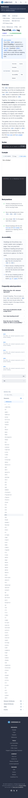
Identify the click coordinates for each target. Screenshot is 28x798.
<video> (7, 695)
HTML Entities (6, 18)
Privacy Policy (22, 785)
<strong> (7, 642)
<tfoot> (7, 670)
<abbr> (6, 412)
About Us (14, 756)
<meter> (7, 572)
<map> (6, 560)
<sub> (6, 647)
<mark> (6, 562)
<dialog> (7, 477)
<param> (7, 595)
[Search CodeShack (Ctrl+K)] (16, 2)
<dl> (6, 482)
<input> (7, 540)
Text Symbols (6, 20)
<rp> (6, 607)
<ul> (6, 690)
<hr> (6, 527)
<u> (5, 687)
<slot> (6, 632)
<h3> (6, 509)
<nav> (6, 575)
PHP (14, 769)
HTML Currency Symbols (18, 18)
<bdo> (6, 434)
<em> (6, 487)
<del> (6, 469)
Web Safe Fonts (16, 20)
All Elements (8, 401)
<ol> (6, 582)
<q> (5, 605)
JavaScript (14, 15)
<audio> (7, 424)
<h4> (7, 48)
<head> (6, 519)
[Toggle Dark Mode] (21, 2)
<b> (5, 427)
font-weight (18, 135)
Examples (14, 67)
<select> (7, 630)
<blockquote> (8, 437)
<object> (7, 580)
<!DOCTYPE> (8, 407)
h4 (23, 376)
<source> (7, 637)
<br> (6, 442)
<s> (5, 617)
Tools (14, 732)
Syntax (21, 63)
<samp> (6, 620)
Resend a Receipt (14, 761)
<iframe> (7, 535)
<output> (7, 590)
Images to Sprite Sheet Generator (14, 750)
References (10, 27)
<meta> (6, 570)
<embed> (7, 489)
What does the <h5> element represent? (12, 291)
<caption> (7, 449)
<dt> (6, 484)
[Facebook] (16, 790)
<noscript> (8, 577)
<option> (7, 587)
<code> (6, 454)
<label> (7, 547)
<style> (7, 645)
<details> (7, 472)
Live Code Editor (14, 743)
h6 (4, 381)
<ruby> (6, 615)
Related (14, 78)
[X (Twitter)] (14, 790)
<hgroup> (7, 524)
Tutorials (14, 730)
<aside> (7, 422)
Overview (14, 63)
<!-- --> (7, 404)
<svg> (6, 655)
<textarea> (8, 667)
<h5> (6, 515)
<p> (10, 278)
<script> (7, 622)
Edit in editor (23, 156)
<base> (6, 429)
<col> (6, 457)
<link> (6, 555)
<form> (6, 502)
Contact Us (14, 758)
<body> (6, 439)
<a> (5, 409)
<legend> (7, 550)
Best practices (15, 71)
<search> (7, 625)
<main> (6, 557)
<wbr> (6, 697)
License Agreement (14, 763)
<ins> (6, 542)
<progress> (8, 602)
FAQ (22, 74)
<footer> (7, 499)
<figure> (7, 497)
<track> (7, 685)
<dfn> (6, 474)
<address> (7, 414)
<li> (6, 552)
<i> (5, 532)
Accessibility (15, 74)
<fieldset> (8, 492)
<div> (6, 479)
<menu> (6, 567)
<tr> (6, 682)
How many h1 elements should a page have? (12, 310)
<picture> (7, 597)
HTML (4, 15)
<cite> (6, 452)
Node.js (14, 774)
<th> (6, 672)
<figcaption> (8, 494)
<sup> (6, 652)
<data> (6, 462)
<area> (6, 417)
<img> (6, 537)
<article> (7, 419)
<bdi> (6, 432)
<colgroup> (8, 459)
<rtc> (6, 612)
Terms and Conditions (17, 787)
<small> (7, 635)
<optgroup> (8, 585)
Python (14, 772)
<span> (16, 278)
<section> (7, 627)
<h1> (6, 504)
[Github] (11, 790)
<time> (6, 677)
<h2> (6, 507)
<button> (7, 444)
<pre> (6, 600)
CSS (9, 15)
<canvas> (7, 447)
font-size (9, 135)
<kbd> (6, 545)
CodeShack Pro (14, 777)
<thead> (7, 675)
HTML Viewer (14, 748)
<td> (6, 662)
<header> (7, 522)
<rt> (6, 610)
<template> (8, 665)
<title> (7, 680)
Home (3, 27)
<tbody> (7, 660)
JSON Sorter (14, 745)
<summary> (7, 650)
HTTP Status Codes (8, 23)
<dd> (6, 467)
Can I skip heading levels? (11, 316)
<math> (6, 565)
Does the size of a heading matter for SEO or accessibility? (12, 321)
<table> (7, 657)
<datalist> (8, 464)
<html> (6, 530)
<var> (6, 692)
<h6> (6, 517)
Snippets (14, 734)
